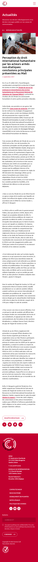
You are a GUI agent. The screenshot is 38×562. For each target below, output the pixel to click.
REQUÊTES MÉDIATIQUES (12, 418)
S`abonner (8, 534)
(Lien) (18, 529)
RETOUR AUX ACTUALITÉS (14, 30)
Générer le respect (8, 397)
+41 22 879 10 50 (15, 466)
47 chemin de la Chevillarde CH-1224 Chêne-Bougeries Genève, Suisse (17, 460)
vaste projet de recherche (18, 108)
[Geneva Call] (9, 444)
